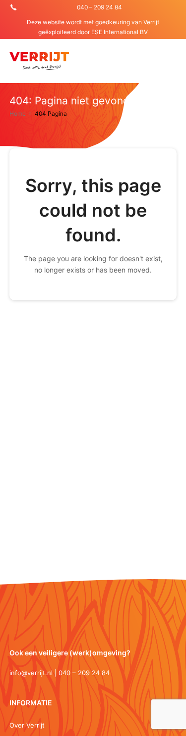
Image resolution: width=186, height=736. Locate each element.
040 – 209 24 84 (99, 7)
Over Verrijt (27, 725)
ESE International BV (119, 32)
